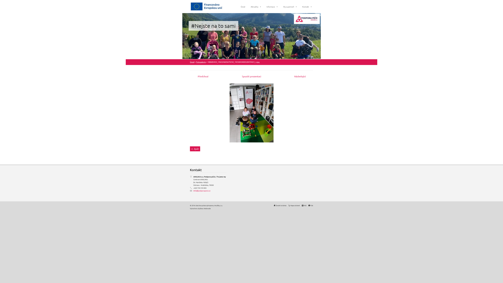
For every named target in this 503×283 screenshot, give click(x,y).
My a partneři (288, 7)
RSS (305, 205)
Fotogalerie (201, 62)
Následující (300, 76)
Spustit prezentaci (251, 76)
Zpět (196, 148)
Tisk (311, 205)
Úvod (243, 7)
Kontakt (305, 7)
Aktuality (254, 7)
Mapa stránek (295, 205)
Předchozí (203, 76)
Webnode (207, 208)
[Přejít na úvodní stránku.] (206, 6)
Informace (271, 7)
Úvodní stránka (281, 205)
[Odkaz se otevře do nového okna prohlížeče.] (252, 112)
